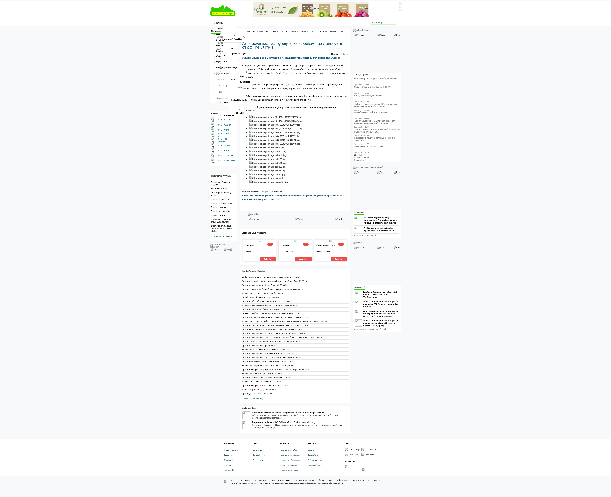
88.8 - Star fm (224, 120)
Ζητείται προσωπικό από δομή (254, 345)
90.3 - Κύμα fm (224, 125)
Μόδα (313, 31)
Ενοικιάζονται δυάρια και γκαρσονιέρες (258, 373)
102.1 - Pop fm (223, 150)
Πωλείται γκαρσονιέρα (220, 211)
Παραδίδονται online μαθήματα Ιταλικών (259, 293)
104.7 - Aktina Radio (226, 161)
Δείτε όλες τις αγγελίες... (224, 236)
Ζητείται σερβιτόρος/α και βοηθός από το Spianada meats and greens (271, 369)
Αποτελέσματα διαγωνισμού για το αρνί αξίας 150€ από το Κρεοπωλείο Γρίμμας (381, 304)
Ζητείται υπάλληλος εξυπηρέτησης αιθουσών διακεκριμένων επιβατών (271, 325)
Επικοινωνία (229, 470)
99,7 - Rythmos (224, 145)
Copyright (311, 450)
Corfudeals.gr (258, 460)
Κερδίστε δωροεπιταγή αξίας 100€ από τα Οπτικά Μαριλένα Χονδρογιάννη (380, 294)
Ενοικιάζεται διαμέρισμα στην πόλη (257, 297)
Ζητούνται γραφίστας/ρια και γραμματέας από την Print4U (266, 313)
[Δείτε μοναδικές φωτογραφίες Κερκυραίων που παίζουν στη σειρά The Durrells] (291, 57)
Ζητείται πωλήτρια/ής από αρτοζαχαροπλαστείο (262, 377)
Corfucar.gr (257, 465)
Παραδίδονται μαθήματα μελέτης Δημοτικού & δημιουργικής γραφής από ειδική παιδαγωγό (280, 321)
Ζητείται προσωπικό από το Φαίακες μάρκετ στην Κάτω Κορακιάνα (270, 333)
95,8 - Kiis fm (223, 130)
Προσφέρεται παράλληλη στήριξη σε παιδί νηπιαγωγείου (265, 305)
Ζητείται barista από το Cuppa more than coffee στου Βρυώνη (268, 329)
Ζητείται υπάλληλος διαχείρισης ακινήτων (259, 309)
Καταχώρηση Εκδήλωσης (290, 455)
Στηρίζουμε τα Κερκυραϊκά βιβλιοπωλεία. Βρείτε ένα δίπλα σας (283, 422)
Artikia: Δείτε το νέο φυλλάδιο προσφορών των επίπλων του (379, 229)
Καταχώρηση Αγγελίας (288, 450)
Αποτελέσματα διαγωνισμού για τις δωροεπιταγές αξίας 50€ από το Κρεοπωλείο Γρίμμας (380, 323)
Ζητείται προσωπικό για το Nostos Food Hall (260, 285)
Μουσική (333, 31)
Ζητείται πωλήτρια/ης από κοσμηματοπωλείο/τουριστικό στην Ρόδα (270, 281)
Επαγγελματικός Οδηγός (289, 470)
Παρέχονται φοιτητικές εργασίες (255, 389)
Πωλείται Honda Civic (220, 199)
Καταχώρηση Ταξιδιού (288, 465)
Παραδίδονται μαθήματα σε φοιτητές (257, 381)
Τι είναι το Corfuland (231, 450)
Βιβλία (275, 31)
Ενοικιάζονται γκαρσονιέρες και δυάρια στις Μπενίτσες (265, 365)
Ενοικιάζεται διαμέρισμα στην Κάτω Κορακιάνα (261, 349)
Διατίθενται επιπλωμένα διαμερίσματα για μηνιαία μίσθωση (221, 228)
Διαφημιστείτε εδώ (315, 465)
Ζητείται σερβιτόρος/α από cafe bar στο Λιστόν (261, 386)
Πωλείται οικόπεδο (219, 215)
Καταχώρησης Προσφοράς (290, 460)
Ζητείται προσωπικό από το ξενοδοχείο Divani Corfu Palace (267, 357)
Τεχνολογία (322, 31)
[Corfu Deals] (363, 470)
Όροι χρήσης (313, 455)
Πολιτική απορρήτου (315, 460)
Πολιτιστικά (359, 160)
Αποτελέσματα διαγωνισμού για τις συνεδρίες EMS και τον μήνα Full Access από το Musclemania (380, 313)
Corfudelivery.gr (259, 455)
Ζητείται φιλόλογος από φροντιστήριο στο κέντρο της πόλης (267, 341)
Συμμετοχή (228, 455)
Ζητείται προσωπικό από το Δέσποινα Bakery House (264, 353)
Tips (342, 31)
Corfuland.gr (257, 450)
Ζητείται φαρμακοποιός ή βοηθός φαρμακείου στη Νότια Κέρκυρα (270, 289)
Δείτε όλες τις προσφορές (365, 235)
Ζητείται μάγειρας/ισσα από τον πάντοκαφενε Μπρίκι (264, 361)
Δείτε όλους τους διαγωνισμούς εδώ (370, 329)
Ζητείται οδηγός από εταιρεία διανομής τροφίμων (262, 301)
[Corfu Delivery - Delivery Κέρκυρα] (346, 467)
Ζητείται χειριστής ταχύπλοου (254, 393)
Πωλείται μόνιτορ (218, 207)
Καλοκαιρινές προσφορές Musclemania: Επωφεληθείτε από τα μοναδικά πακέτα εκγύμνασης (380, 220)
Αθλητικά (304, 31)
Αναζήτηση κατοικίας (220, 189)
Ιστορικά (294, 31)
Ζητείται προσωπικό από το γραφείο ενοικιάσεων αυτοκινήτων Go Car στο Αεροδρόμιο (278, 337)
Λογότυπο (228, 465)
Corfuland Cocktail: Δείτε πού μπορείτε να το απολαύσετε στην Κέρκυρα (288, 412)
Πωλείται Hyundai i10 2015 (223, 203)
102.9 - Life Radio (225, 155)
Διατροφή (284, 31)
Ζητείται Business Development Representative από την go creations (271, 317)
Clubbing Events (361, 157)
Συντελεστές (229, 460)
